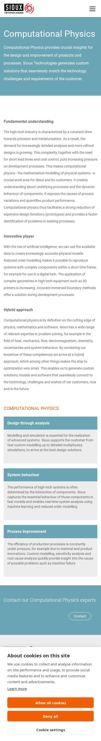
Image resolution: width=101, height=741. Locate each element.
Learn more (17, 688)
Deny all (50, 716)
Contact (80, 616)
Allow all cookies (50, 702)
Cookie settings (50, 729)
